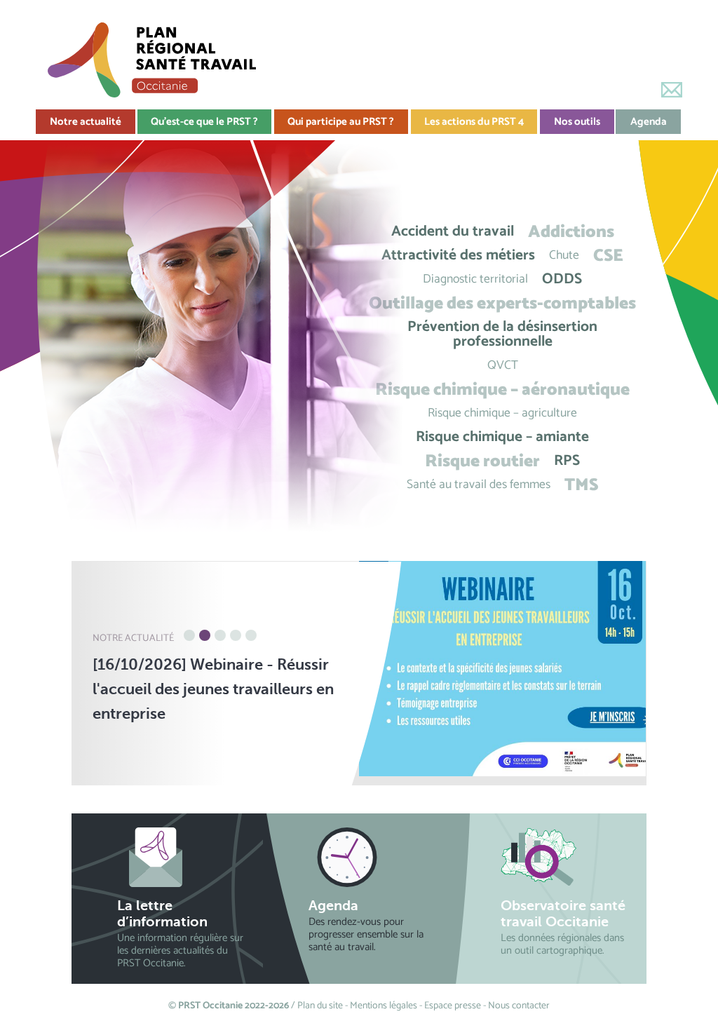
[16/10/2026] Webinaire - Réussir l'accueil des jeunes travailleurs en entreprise (213, 689)
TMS (581, 485)
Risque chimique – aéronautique (502, 389)
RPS (567, 461)
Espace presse (452, 1006)
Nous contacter (519, 1006)
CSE (608, 255)
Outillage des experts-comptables (502, 303)
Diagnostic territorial (475, 279)
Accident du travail (452, 231)
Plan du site (320, 1006)
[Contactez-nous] (671, 89)
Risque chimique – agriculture (502, 413)
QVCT (502, 365)
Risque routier (482, 461)
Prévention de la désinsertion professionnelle (502, 334)
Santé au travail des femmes (478, 485)
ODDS (562, 279)
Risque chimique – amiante (502, 437)
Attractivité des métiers (458, 255)
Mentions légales (383, 1006)
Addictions (571, 231)
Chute (564, 255)
